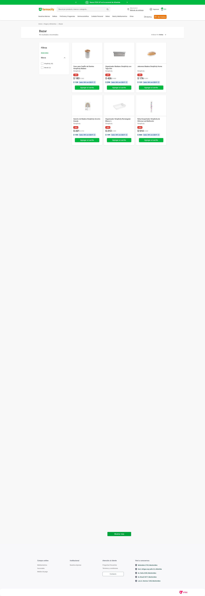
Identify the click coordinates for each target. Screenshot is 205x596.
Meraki (47, 67)
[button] (136, 9)
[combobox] (83, 9)
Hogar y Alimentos (50, 24)
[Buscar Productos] (107, 9)
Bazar (61, 24)
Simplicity (48, 63)
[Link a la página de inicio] (40, 24)
